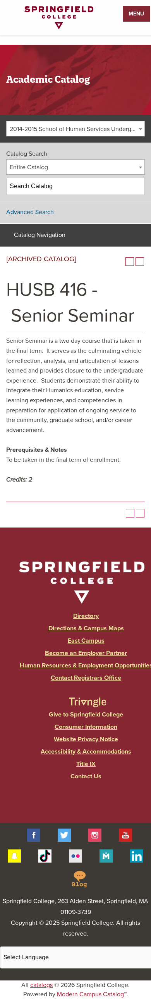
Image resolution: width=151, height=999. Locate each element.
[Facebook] (33, 834)
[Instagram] (94, 834)
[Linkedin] (136, 855)
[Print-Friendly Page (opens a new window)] (129, 261)
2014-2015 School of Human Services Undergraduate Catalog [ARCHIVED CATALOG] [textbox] (77, 129)
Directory (86, 616)
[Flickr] (75, 855)
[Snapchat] (14, 855)
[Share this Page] (119, 261)
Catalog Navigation (39, 235)
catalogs (41, 985)
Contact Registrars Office (86, 678)
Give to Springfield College (86, 714)
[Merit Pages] (106, 855)
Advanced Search (30, 212)
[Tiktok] (44, 855)
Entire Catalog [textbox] (29, 167)
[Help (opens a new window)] (140, 261)
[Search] (137, 186)
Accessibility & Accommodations (86, 752)
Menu (136, 13)
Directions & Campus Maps (86, 628)
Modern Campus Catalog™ (92, 994)
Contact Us (85, 776)
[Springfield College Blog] (79, 878)
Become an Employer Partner (86, 653)
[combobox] (75, 128)
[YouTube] (125, 834)
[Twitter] (64, 834)
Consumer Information (86, 727)
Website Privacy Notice (86, 739)
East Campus (86, 641)
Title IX (86, 764)
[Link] (59, 27)
